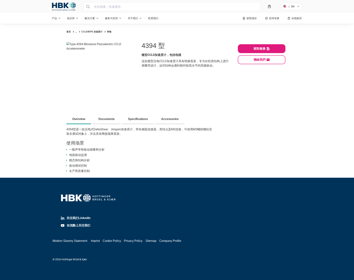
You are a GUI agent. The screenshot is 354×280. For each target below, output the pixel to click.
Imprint (95, 240)
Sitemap (150, 240)
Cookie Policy (112, 240)
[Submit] (88, 7)
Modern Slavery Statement (70, 240)
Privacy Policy (133, 240)
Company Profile (170, 240)
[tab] (79, 119)
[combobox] (171, 6)
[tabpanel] (177, 152)
